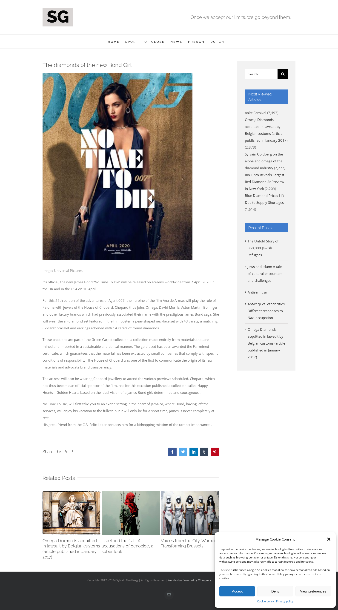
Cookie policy (265, 601)
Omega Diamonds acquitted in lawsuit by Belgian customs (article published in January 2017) (266, 343)
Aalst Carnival (255, 112)
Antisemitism (258, 292)
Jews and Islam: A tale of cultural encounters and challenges (265, 273)
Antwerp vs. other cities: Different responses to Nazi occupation (267, 311)
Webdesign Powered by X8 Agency (190, 580)
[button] (329, 539)
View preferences (313, 591)
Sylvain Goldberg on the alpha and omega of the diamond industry (264, 161)
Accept (237, 591)
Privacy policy (284, 601)
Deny (275, 591)
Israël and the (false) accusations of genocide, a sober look (127, 546)
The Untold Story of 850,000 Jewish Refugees (263, 248)
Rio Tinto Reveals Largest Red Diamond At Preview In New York (264, 182)
